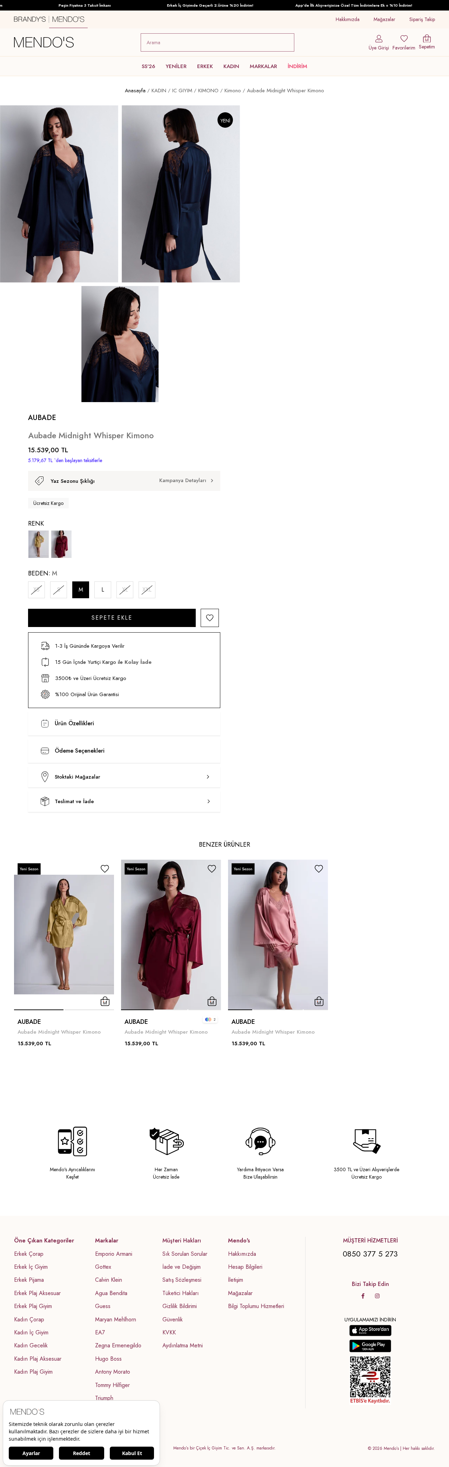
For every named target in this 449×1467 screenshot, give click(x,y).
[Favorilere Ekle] (210, 618)
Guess (102, 1306)
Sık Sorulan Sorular (184, 1254)
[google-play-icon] (370, 1346)
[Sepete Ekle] (105, 1001)
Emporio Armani (113, 1254)
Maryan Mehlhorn (115, 1319)
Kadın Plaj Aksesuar (37, 1359)
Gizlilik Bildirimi (179, 1306)
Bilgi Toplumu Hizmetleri (256, 1306)
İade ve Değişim (181, 1267)
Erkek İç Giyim (31, 1267)
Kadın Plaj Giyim (33, 1372)
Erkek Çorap (28, 1254)
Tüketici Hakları (180, 1293)
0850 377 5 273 (370, 1253)
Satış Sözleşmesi (181, 1280)
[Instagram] (377, 1296)
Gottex (103, 1267)
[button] (38, 1009)
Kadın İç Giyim (31, 1332)
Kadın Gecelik (31, 1345)
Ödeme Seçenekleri (80, 751)
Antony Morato (112, 1372)
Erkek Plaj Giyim (33, 1306)
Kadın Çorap (29, 1319)
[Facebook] (362, 1296)
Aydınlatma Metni (182, 1345)
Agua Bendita (111, 1293)
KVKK (169, 1332)
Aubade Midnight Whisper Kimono (59, 1032)
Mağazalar (384, 19)
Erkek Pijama (29, 1280)
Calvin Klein (108, 1280)
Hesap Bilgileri (245, 1267)
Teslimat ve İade (74, 801)
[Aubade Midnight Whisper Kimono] (38, 544)
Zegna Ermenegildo (118, 1345)
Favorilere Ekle (104, 868)
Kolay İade (138, 662)
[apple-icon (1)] (370, 1330)
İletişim (235, 1280)
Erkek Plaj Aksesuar (37, 1293)
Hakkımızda (348, 19)
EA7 (100, 1332)
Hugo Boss (108, 1359)
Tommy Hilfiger (112, 1385)
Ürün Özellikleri (74, 723)
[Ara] (287, 42)
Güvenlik (172, 1319)
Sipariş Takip (422, 19)
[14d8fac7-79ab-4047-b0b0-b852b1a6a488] (370, 1380)
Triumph (104, 1398)
